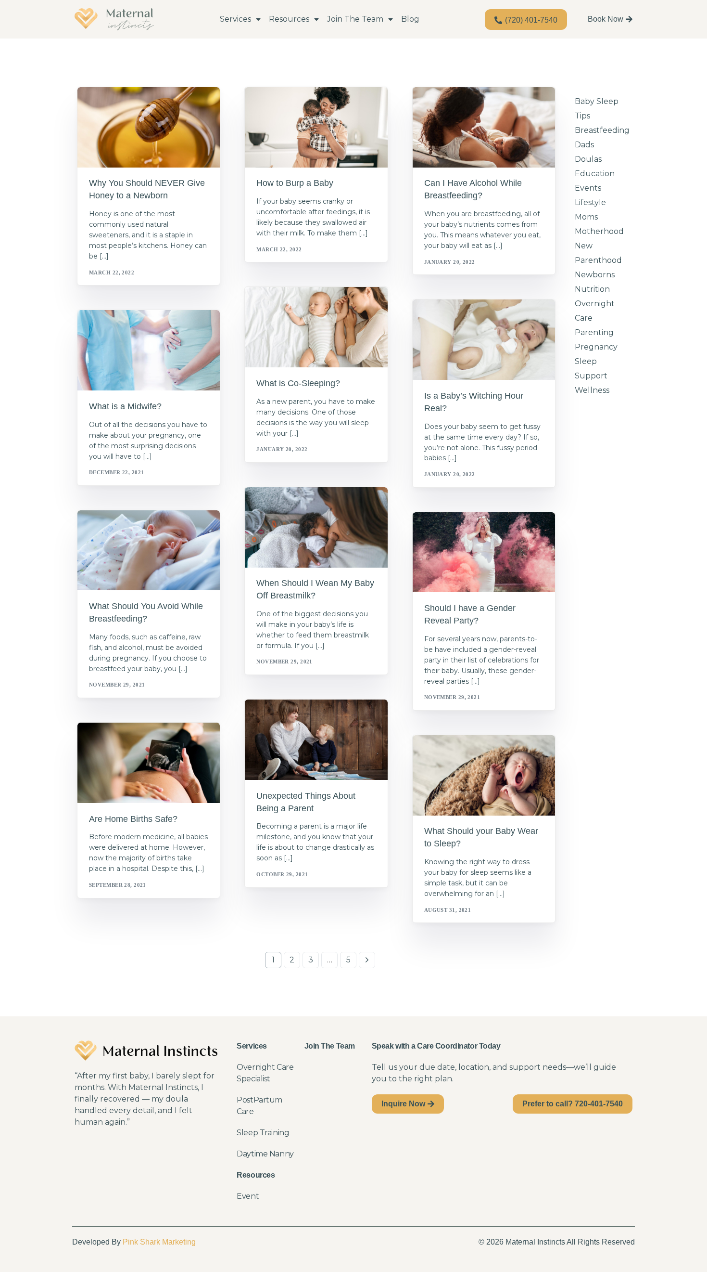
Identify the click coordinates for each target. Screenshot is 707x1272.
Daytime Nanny (265, 1153)
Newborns (108, 107)
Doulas (588, 159)
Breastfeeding (283, 107)
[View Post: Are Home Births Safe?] (148, 763)
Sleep (268, 308)
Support (323, 107)
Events (588, 188)
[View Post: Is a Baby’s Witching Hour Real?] (484, 339)
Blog (410, 19)
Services (235, 19)
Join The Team (355, 19)
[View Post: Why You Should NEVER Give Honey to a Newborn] (148, 127)
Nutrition (592, 289)
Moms (586, 216)
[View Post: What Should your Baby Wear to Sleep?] (484, 775)
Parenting (443, 532)
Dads (584, 144)
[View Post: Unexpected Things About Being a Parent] (316, 740)
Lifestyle (590, 202)
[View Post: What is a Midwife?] (148, 350)
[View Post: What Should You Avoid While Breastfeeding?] (148, 550)
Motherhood (599, 231)
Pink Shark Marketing (159, 1242)
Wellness (592, 390)
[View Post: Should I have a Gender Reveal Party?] (484, 552)
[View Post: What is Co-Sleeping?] (316, 327)
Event (248, 1196)
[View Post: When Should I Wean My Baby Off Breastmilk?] (316, 527)
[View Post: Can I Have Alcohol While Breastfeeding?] (484, 127)
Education (595, 173)
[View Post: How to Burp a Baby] (316, 127)
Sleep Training (263, 1132)
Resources (289, 19)
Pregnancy (110, 330)
